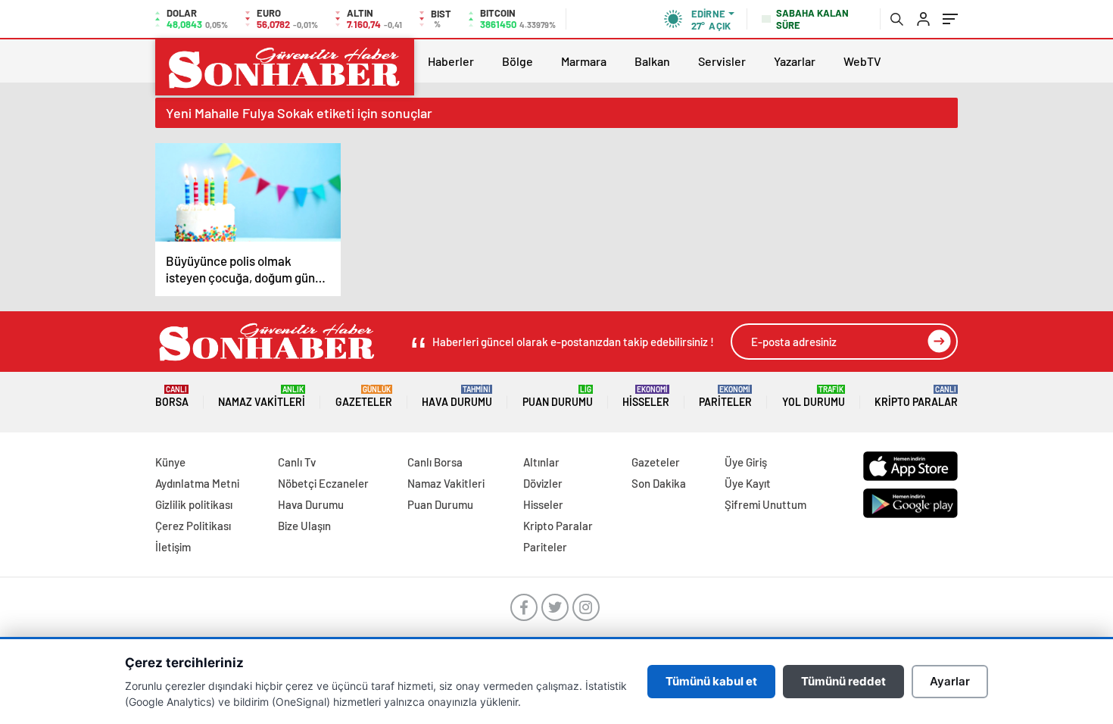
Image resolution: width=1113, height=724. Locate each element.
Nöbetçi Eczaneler (323, 483)
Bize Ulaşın (304, 525)
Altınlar (541, 462)
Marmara (583, 61)
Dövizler (543, 483)
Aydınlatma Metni (197, 483)
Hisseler (645, 396)
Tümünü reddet (843, 681)
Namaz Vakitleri (261, 396)
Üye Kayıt (748, 483)
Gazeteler (363, 396)
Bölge (517, 61)
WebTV (862, 61)
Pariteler (725, 396)
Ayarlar (950, 681)
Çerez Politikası (193, 525)
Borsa (172, 396)
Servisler (722, 61)
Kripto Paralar (916, 396)
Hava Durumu (457, 396)
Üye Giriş (746, 462)
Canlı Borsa (435, 462)
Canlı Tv (297, 462)
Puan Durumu (557, 396)
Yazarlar (794, 61)
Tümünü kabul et (711, 681)
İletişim (173, 547)
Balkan (652, 61)
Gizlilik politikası (193, 504)
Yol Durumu (813, 396)
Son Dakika (658, 483)
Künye (170, 462)
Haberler (451, 61)
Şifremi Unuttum (765, 504)
